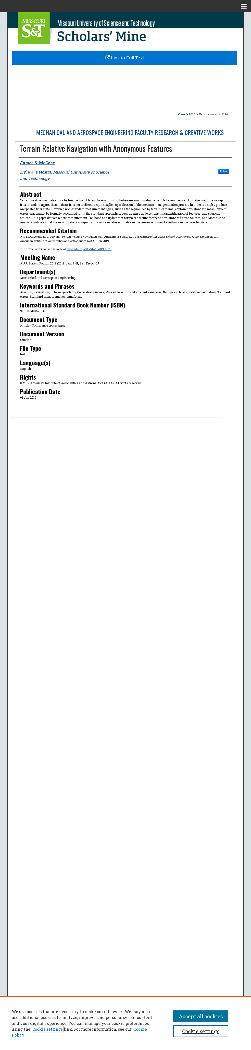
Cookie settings (47, 1029)
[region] (125, 1023)
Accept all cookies (201, 1016)
